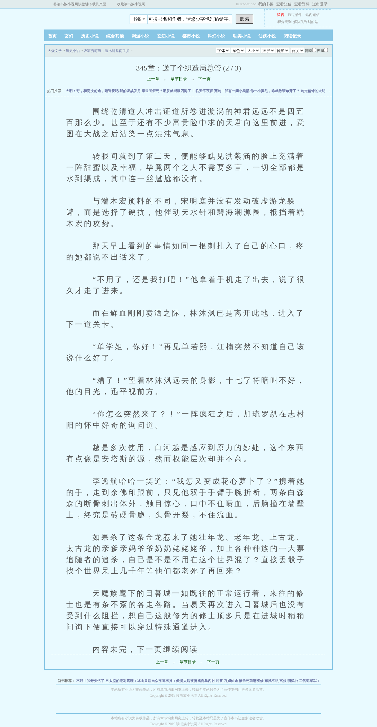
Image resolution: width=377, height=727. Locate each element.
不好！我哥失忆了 (90, 681)
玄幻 (69, 36)
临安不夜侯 (205, 91)
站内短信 (312, 15)
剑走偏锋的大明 (313, 91)
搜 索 (244, 19)
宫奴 (283, 681)
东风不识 (272, 681)
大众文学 (81, 17)
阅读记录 (292, 36)
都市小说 (191, 36)
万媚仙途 (231, 681)
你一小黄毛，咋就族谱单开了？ (275, 91)
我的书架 (266, 4)
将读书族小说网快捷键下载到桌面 (79, 4)
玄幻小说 (166, 36)
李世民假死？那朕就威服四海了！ (169, 91)
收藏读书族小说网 (131, 4)
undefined (248, 4)
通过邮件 (295, 15)
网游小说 (140, 36)
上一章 (153, 79)
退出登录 (320, 4)
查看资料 (302, 4)
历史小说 (90, 36)
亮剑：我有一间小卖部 (232, 91)
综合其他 (115, 36)
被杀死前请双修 (251, 681)
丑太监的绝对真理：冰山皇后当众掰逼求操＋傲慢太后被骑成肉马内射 (160, 681)
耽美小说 (242, 36)
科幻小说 (216, 36)
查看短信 (284, 4)
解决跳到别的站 (305, 22)
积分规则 (284, 22)
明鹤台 (293, 681)
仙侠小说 (267, 36)
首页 (52, 36)
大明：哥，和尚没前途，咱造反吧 (93, 91)
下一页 (204, 79)
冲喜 (220, 681)
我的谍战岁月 (131, 91)
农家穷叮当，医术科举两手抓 (107, 51)
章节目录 (179, 79)
